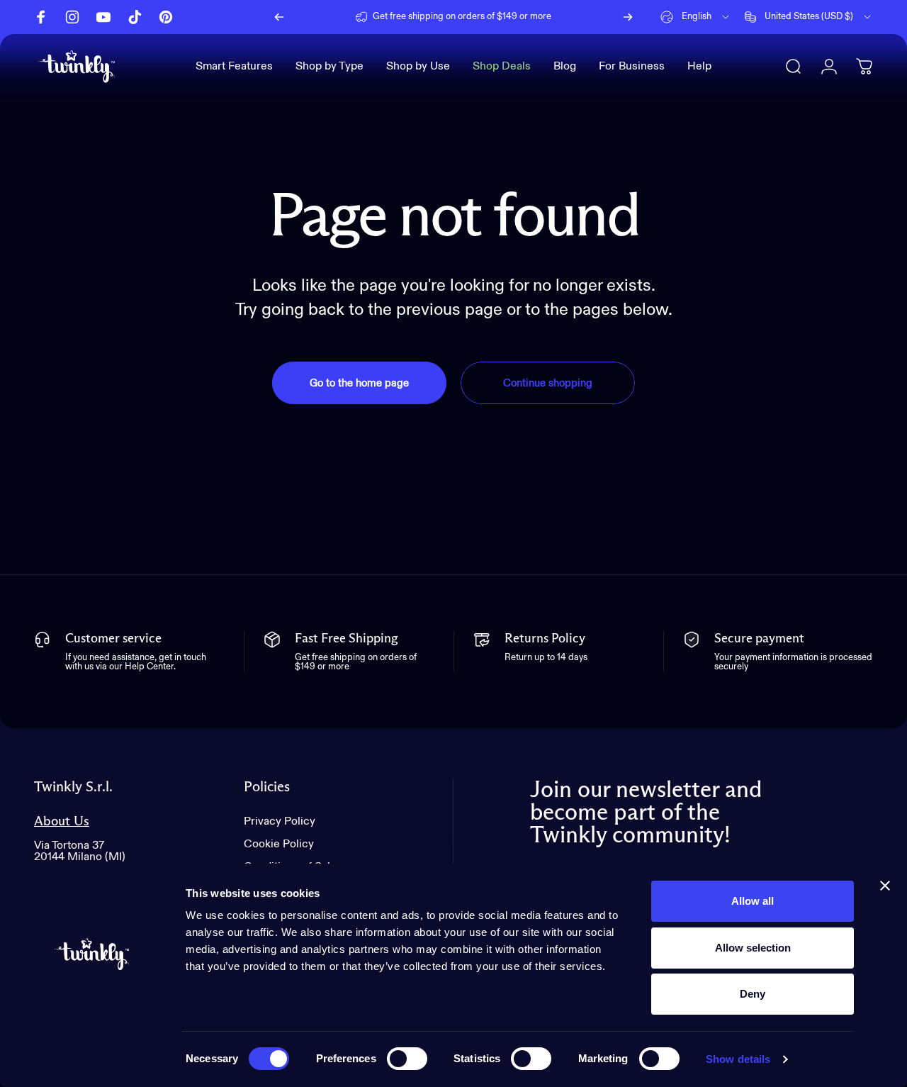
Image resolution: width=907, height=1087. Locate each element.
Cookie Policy (279, 844)
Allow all (752, 901)
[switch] (407, 1058)
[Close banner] (885, 886)
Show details (738, 1059)
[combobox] (695, 17)
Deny (752, 994)
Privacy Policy (279, 821)
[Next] (627, 17)
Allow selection (753, 948)
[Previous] (279, 17)
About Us (61, 821)
